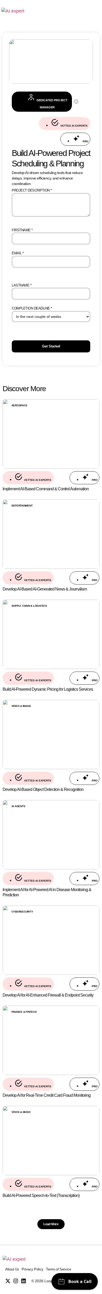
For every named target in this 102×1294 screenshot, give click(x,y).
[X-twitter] (7, 1281)
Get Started (51, 346)
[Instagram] (15, 1281)
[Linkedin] (23, 1281)
